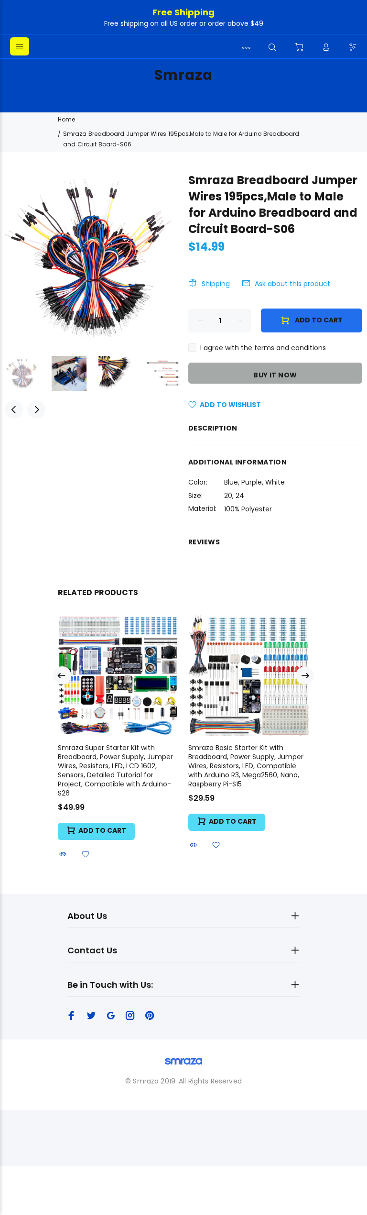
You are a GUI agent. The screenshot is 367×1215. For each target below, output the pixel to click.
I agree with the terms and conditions (263, 348)
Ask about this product (292, 283)
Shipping (216, 283)
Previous (14, 409)
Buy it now (275, 375)
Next (36, 409)
